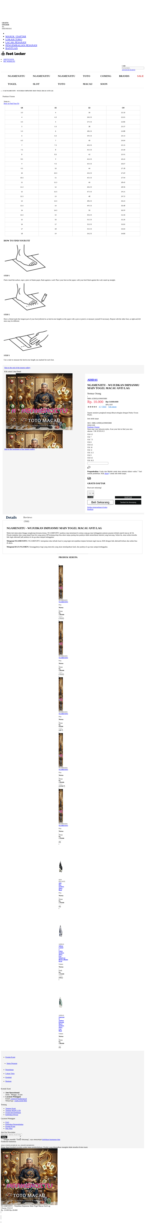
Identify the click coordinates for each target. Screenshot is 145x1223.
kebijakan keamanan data (51, 1139)
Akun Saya (8, 59)
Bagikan (90, 509)
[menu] (63, 80)
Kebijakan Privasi (11, 1115)
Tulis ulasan (112, 407)
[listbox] (114, 447)
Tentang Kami (10, 1108)
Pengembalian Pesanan (21, 45)
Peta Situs (8, 1128)
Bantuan (11, 48)
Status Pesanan (12, 1063)
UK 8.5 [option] (90, 445)
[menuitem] (16, 80)
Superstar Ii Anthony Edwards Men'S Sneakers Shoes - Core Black (61, 1024)
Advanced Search (128, 70)
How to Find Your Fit (11, 103)
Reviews (28, 518)
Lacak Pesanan (15, 42)
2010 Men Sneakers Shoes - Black (61, 886)
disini (106, 473)
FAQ (7, 1122)
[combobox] (133, 68)
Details (11, 517)
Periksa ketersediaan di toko (97, 507)
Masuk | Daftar (15, 36)
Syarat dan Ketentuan (13, 1113)
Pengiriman (9, 1070)
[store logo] (13, 55)
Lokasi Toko (13, 39)
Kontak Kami (10, 1057)
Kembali (8, 1077)
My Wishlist (9, 61)
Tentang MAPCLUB (13, 1111)
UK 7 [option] (89, 437)
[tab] (11, 517)
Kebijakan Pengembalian (14, 1124)
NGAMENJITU (63, 602)
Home (5, 91)
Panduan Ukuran (93, 427)
